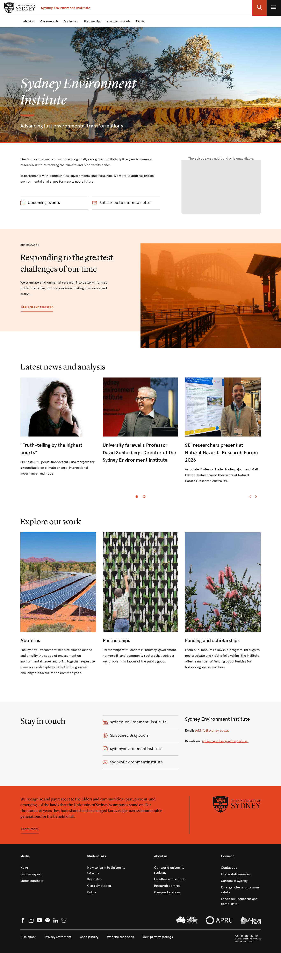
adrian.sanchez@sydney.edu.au (225, 741)
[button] (259, 8)
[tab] (137, 496)
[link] (58, 426)
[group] (140, 433)
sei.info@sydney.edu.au (212, 730)
